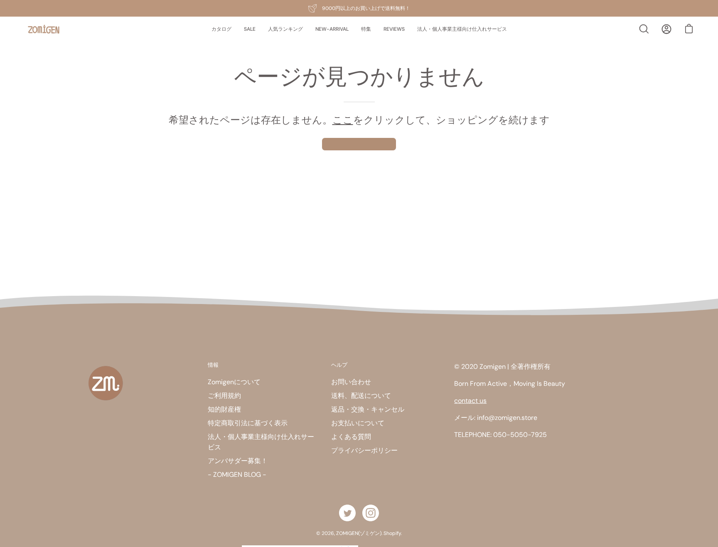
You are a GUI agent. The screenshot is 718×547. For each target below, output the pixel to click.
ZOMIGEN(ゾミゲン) (358, 533)
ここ (342, 119)
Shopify (392, 533)
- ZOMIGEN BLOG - (237, 474)
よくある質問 (351, 436)
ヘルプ (339, 364)
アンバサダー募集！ (238, 460)
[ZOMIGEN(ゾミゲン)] (43, 29)
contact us (470, 400)
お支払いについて (357, 423)
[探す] (644, 29)
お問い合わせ (351, 382)
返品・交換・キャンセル (367, 409)
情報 (213, 364)
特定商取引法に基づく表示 (248, 423)
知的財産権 (224, 409)
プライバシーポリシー (364, 450)
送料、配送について (361, 395)
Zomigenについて (234, 382)
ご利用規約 (224, 395)
